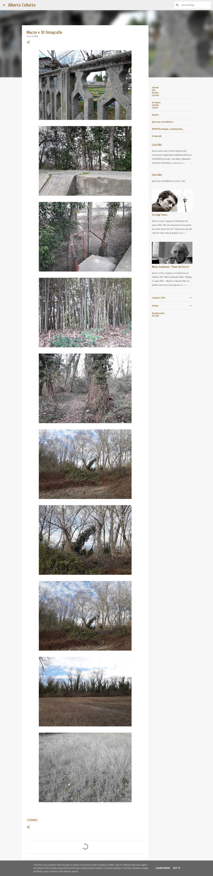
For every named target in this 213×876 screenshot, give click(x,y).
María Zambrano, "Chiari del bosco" (171, 266)
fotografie (32, 820)
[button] (28, 42)
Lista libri (157, 144)
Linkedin (155, 105)
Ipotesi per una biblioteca (162, 122)
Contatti (155, 95)
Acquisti (155, 115)
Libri (153, 90)
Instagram (156, 102)
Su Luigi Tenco (159, 214)
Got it (176, 868)
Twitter (155, 107)
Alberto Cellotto (22, 5)
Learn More (163, 868)
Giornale (155, 87)
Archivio (155, 92)
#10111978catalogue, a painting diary (167, 129)
